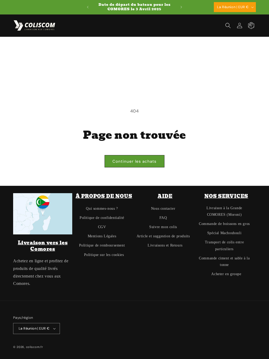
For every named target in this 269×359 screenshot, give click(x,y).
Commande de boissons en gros (224, 224)
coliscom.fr (34, 347)
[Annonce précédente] (88, 7)
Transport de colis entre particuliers (224, 245)
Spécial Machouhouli (224, 233)
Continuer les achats (134, 161)
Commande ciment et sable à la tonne (224, 261)
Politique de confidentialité (102, 218)
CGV (102, 227)
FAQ (163, 218)
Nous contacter (163, 209)
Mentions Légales (102, 236)
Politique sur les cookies (104, 255)
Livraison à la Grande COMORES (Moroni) (224, 211)
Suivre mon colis (163, 227)
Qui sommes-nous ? (102, 209)
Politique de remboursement (102, 245)
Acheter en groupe (226, 274)
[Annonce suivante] (181, 7)
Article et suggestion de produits (163, 236)
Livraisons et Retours (165, 245)
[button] (228, 25)
